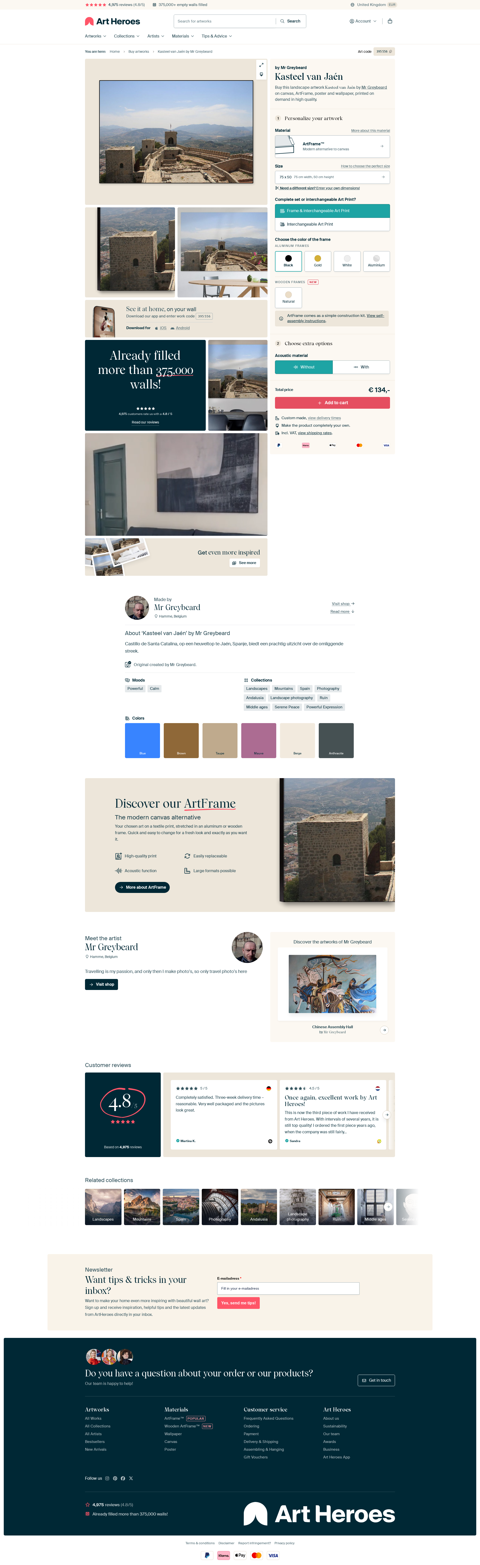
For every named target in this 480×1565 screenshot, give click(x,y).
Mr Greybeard (294, 67)
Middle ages (257, 707)
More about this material (370, 130)
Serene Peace (287, 707)
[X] (131, 1479)
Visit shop (341, 603)
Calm (154, 688)
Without (307, 367)
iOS (163, 327)
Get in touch (380, 1380)
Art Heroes (337, 1409)
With (365, 367)
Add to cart (336, 403)
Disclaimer (226, 1543)
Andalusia (255, 697)
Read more (340, 611)
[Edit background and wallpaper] (261, 74)
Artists (153, 36)
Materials (180, 36)
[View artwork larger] (261, 65)
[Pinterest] (115, 1479)
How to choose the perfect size (365, 166)
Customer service (265, 1409)
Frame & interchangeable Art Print (318, 210)
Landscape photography (291, 697)
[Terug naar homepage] (112, 21)
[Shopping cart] (390, 21)
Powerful (135, 688)
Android (183, 327)
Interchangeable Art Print (310, 224)
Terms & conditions (200, 1543)
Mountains (283, 688)
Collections (124, 36)
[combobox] (225, 21)
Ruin (324, 697)
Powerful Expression (324, 707)
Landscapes (257, 688)
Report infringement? (254, 1543)
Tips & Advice (214, 36)
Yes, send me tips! (238, 1303)
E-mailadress (229, 1278)
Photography (328, 688)
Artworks (93, 36)
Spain (305, 688)
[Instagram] (107, 1479)
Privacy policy (284, 1543)
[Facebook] (123, 1479)
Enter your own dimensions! (320, 188)
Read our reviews (145, 422)
